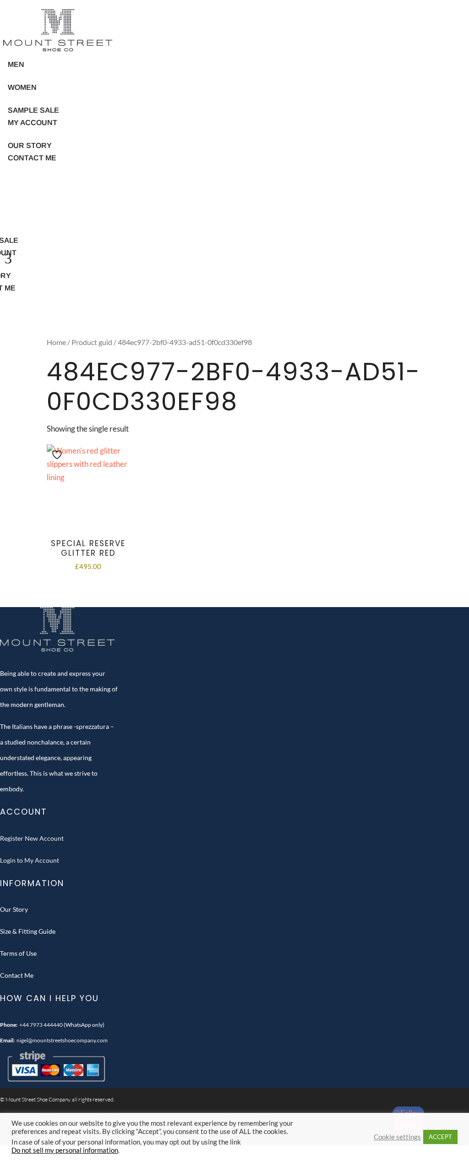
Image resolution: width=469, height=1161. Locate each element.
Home (56, 342)
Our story (30, 145)
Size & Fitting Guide (27, 931)
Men (16, 64)
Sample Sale (33, 110)
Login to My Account (29, 860)
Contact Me (32, 158)
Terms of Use (18, 953)
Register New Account (32, 838)
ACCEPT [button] (440, 1136)
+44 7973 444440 (41, 1024)
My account (32, 122)
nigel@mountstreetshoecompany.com (62, 1040)
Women (22, 87)
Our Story (14, 909)
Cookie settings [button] (397, 1137)
